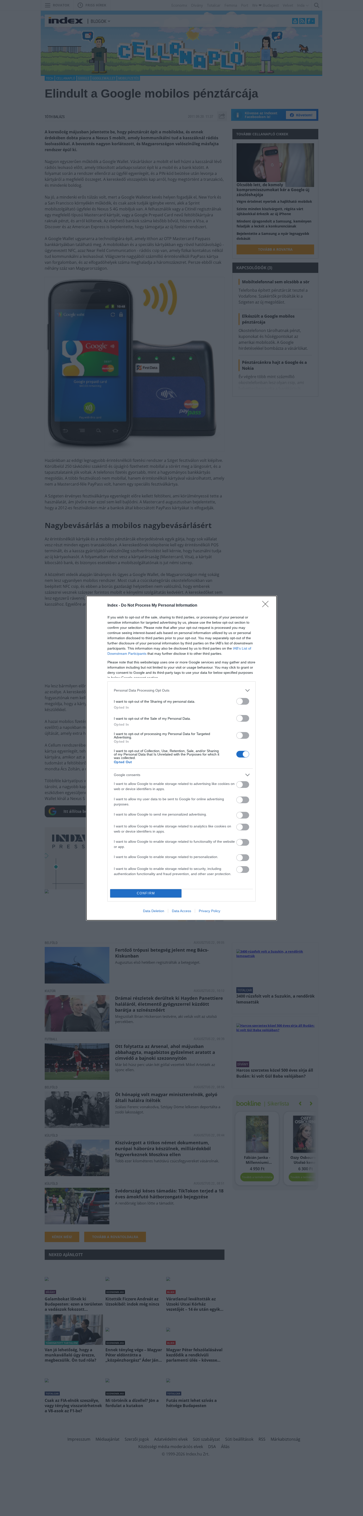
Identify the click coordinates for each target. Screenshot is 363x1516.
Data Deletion (153, 911)
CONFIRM (146, 893)
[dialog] (181, 758)
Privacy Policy (209, 911)
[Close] (267, 605)
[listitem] (181, 690)
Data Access (181, 911)
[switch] (242, 701)
